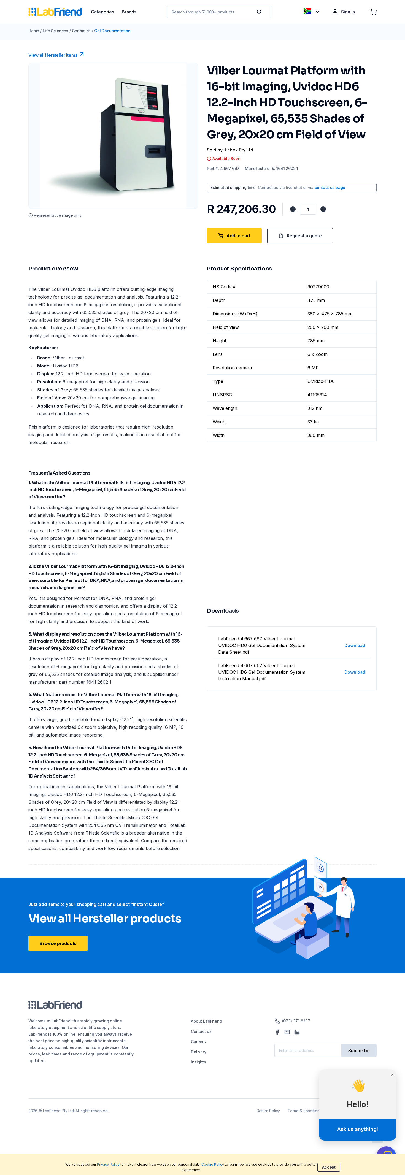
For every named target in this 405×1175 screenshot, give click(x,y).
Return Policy (268, 1110)
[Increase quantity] (323, 209)
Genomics (81, 30)
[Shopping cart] (373, 12)
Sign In (348, 12)
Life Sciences (55, 30)
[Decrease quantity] (293, 209)
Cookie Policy (213, 1164)
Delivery (198, 1051)
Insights (198, 1062)
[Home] (59, 12)
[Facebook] (277, 1032)
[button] (260, 12)
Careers (198, 1041)
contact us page (330, 187)
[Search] (259, 12)
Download (354, 645)
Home (33, 30)
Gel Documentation (112, 30)
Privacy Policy (108, 1164)
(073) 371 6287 (296, 1021)
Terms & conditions (305, 1110)
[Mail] (287, 1032)
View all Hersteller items (52, 55)
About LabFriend (206, 1021)
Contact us (201, 1031)
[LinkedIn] (297, 1032)
